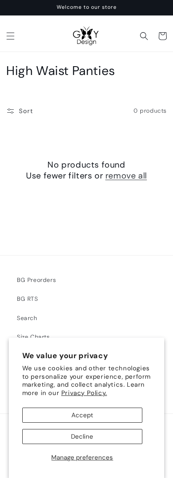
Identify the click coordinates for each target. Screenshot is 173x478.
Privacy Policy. (84, 393)
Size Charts (33, 337)
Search (27, 318)
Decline (82, 436)
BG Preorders (36, 280)
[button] (10, 36)
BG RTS (27, 298)
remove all (126, 175)
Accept (82, 415)
